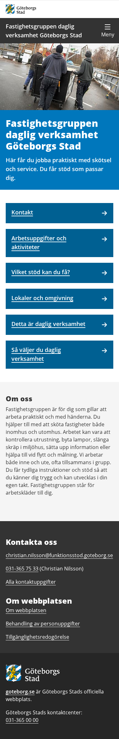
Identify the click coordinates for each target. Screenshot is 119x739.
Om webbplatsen (26, 610)
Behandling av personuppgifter (43, 623)
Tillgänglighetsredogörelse (37, 636)
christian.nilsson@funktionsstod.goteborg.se (59, 555)
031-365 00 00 (22, 720)
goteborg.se (20, 691)
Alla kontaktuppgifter (31, 581)
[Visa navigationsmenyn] (107, 30)
